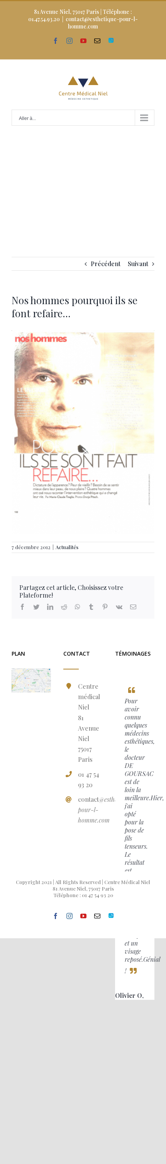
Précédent (105, 264)
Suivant (138, 264)
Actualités (67, 547)
